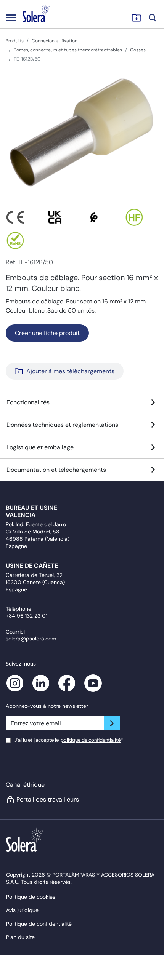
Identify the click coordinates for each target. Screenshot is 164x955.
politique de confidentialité (91, 740)
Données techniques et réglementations (62, 425)
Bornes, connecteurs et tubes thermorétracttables (68, 50)
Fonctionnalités (28, 402)
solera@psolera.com (31, 638)
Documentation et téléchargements (56, 470)
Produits (15, 41)
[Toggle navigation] (11, 17)
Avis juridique (22, 910)
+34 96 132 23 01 (26, 615)
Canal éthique (25, 785)
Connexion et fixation (54, 41)
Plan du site (20, 937)
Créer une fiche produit (47, 333)
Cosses (138, 50)
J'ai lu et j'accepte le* (68, 740)
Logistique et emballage (40, 447)
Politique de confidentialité (39, 923)
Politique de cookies (30, 896)
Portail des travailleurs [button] (47, 799)
